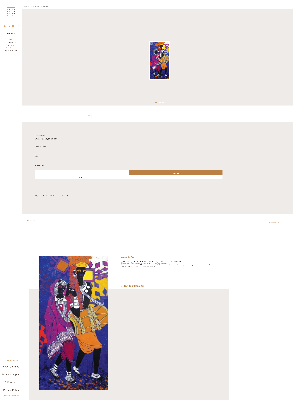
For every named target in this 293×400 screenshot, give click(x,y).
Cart (13, 25)
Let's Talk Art (11, 45)
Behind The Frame (11, 48)
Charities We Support (11, 51)
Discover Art (38, 11)
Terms (5, 374)
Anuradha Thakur (46, 11)
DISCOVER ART (11, 33)
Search (9, 25)
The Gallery (11, 42)
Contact (14, 366)
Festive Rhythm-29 (54, 11)
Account (5, 25)
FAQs (6, 366)
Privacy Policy (11, 390)
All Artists (11, 40)
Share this (32, 216)
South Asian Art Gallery (14, 395)
